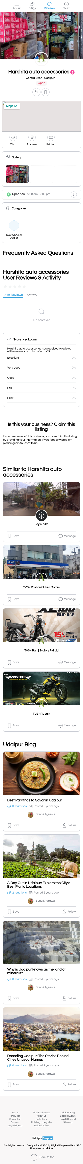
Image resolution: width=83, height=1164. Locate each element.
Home (15, 1112)
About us (41, 1116)
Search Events (68, 1116)
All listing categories (41, 1122)
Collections (42, 1119)
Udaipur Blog (68, 1112)
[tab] (13, 295)
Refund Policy (41, 1125)
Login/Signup (15, 1125)
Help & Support (68, 1119)
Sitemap (67, 1122)
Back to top (46, 1157)
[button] (36, 92)
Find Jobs (15, 1116)
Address (32, 144)
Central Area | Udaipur (40, 78)
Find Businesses (41, 1112)
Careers (15, 1122)
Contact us (15, 1119)
